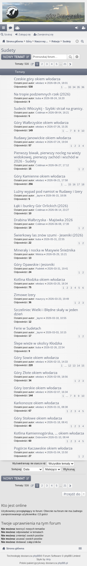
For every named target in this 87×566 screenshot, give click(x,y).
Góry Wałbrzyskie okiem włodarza (41, 122)
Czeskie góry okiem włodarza (37, 79)
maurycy (40, 298)
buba (38, 98)
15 (69, 184)
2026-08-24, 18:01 (57, 83)
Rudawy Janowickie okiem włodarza (42, 138)
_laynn (39, 195)
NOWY (14, 57)
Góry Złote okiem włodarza (35, 372)
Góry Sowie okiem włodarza (36, 357)
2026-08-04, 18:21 (58, 112)
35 (78, 87)
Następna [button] (70, 64)
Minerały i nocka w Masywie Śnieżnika (44, 250)
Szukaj (8, 34)
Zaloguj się (25, 34)
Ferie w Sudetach (27, 328)
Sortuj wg (16, 469)
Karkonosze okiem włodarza (36, 403)
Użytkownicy (18, 28)
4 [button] (51, 64)
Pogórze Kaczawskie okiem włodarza (43, 448)
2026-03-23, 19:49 (58, 298)
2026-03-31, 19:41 (57, 268)
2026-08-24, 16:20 (54, 98)
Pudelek (40, 268)
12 (69, 365)
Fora (11, 28)
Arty (48, 559)
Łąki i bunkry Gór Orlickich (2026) (41, 206)
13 (74, 365)
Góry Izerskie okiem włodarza (37, 388)
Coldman (40, 112)
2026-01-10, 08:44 (58, 437)
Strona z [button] (32, 64)
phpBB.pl (63, 563)
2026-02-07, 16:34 (57, 392)
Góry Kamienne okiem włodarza (39, 176)
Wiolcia (39, 254)
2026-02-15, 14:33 (57, 361)
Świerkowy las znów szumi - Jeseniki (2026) (48, 235)
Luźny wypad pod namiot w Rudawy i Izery (48, 191)
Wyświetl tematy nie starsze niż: (29, 463)
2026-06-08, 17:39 (58, 224)
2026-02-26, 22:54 (54, 347)
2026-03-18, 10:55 (56, 318)
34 (74, 87)
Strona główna (15, 548)
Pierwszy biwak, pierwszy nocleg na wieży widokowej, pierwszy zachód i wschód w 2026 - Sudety (47, 157)
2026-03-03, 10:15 (56, 332)
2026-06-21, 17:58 (57, 180)
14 (78, 365)
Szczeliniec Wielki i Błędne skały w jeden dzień (46, 312)
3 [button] (47, 64)
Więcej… (4, 28)
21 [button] (65, 64)
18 (82, 184)
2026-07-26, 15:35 (57, 126)
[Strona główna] (43, 12)
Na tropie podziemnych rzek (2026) (42, 94)
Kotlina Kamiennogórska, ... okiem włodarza (49, 433)
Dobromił (40, 437)
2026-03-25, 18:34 (57, 283)
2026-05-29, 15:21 (56, 254)
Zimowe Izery (24, 295)
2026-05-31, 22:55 (54, 239)
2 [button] (42, 64)
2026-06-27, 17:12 (58, 165)
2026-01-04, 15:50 (57, 452)
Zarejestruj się (45, 34)
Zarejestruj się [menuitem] (84, 28)
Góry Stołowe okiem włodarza (38, 418)
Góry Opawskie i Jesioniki (34, 264)
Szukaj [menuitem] (83, 42)
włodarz (39, 83)
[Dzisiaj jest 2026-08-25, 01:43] (77, 41)
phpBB (36, 555)
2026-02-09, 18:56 (57, 376)
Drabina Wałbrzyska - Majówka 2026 (43, 220)
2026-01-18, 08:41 (57, 422)
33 (69, 87)
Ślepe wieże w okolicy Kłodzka (38, 343)
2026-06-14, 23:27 (58, 209)
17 (78, 184)
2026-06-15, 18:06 (56, 195)
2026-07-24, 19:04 (57, 142)
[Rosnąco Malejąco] (52, 469)
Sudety (8, 50)
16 (74, 184)
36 (82, 87)
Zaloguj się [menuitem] (77, 28)
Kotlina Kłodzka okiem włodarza (39, 279)
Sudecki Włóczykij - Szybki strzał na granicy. (48, 108)
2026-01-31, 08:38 (57, 407)
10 (82, 130)
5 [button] (56, 64)
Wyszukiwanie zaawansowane (77, 57)
